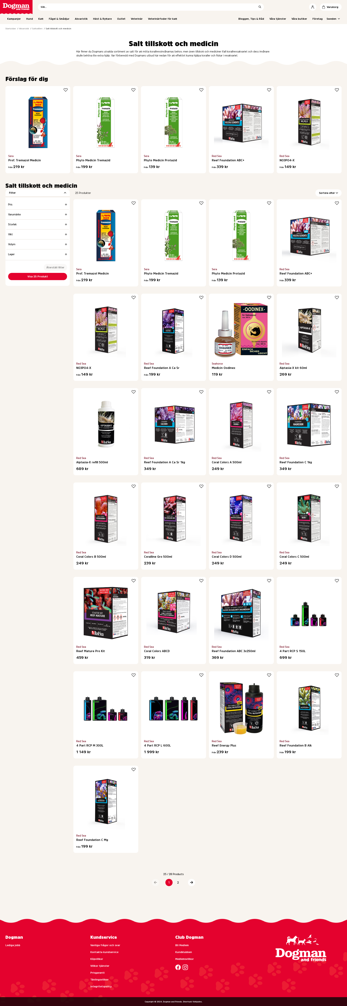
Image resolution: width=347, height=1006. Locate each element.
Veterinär (137, 19)
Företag (317, 19)
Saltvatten (37, 28)
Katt (40, 19)
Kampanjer (14, 19)
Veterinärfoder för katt (162, 19)
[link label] (16, 7)
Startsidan (10, 28)
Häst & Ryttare (102, 19)
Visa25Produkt (37, 276)
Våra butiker (299, 19)
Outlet (121, 19)
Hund (29, 19)
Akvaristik (81, 19)
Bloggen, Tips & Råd (251, 19)
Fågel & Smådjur (59, 19)
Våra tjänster (277, 19)
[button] (155, 882)
